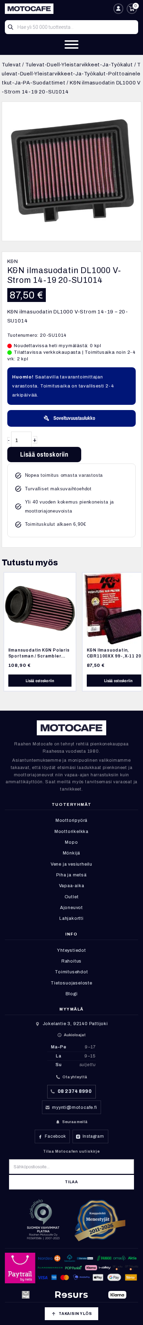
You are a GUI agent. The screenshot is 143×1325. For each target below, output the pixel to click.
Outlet (72, 896)
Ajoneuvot (71, 907)
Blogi (72, 993)
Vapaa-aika (71, 885)
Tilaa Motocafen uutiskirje (71, 1151)
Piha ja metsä (71, 875)
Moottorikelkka (71, 831)
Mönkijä (72, 853)
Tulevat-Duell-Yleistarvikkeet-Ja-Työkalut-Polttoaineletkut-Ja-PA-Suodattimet (71, 74)
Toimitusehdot (71, 972)
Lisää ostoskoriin (44, 454)
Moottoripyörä (71, 820)
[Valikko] (71, 44)
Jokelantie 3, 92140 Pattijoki (75, 1023)
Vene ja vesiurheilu (71, 864)
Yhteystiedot (71, 950)
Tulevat (11, 64)
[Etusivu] (57, 8)
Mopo (71, 842)
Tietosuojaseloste (71, 983)
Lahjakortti (71, 918)
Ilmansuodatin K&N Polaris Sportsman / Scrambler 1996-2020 (39, 656)
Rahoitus (71, 961)
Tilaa (71, 1182)
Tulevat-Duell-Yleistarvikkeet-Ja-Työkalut (79, 64)
